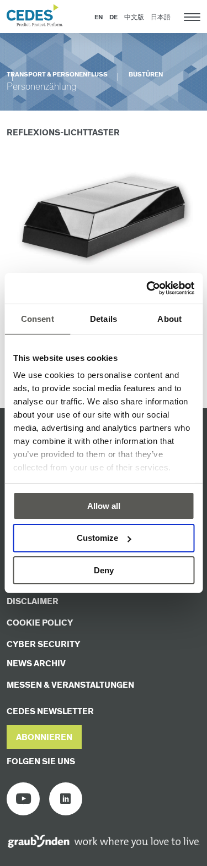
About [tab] (169, 318)
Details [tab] (103, 318)
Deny (104, 570)
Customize (97, 537)
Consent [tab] (37, 318)
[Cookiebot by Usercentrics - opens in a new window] (147, 288)
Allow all (103, 505)
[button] (44, 737)
